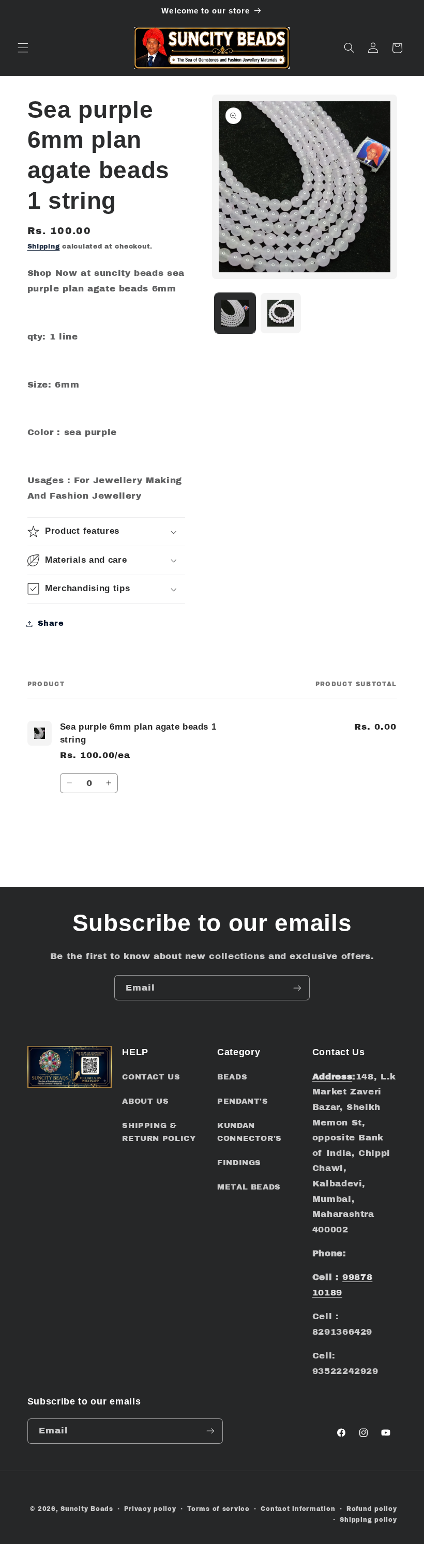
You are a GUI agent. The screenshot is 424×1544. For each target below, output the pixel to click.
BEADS (232, 1077)
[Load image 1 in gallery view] (235, 313)
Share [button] (51, 623)
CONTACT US (151, 1077)
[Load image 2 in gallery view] (281, 313)
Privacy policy (150, 1509)
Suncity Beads (86, 1509)
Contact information (298, 1509)
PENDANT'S (242, 1101)
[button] (23, 48)
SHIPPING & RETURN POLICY (158, 1132)
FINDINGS (239, 1163)
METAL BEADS (249, 1187)
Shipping (43, 246)
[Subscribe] (297, 987)
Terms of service (218, 1509)
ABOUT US (145, 1101)
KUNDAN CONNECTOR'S (249, 1132)
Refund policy (371, 1509)
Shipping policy (368, 1520)
